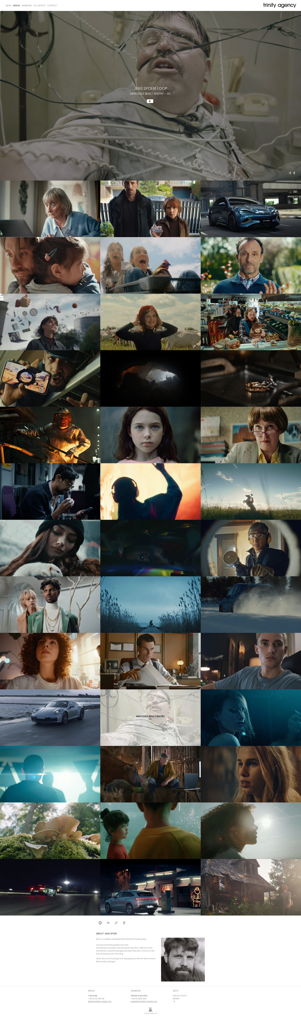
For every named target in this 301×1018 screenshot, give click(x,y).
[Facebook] (174, 1001)
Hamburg (27, 5)
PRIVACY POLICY (180, 995)
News (8, 5)
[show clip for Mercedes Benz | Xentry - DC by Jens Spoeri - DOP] (150, 96)
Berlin (16, 5)
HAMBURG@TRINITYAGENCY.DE (144, 1001)
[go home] (279, 5)
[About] (100, 923)
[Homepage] (116, 923)
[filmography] (108, 923)
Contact (52, 5)
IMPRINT (176, 998)
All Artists (39, 5)
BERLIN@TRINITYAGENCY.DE (99, 1001)
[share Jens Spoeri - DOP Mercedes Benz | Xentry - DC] (290, 173)
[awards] (124, 923)
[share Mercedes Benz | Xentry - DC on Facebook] (294, 174)
